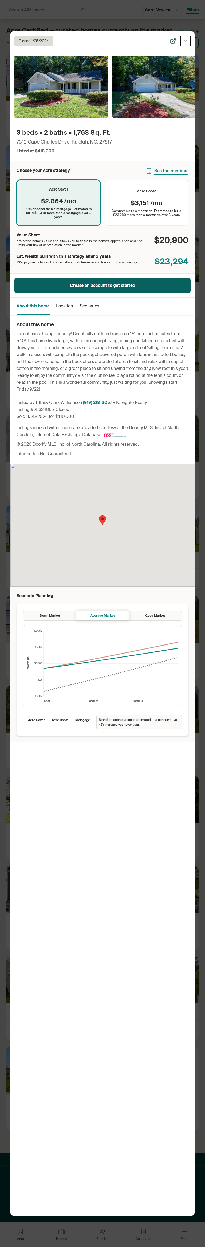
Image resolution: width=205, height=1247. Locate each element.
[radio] (58, 203)
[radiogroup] (102, 203)
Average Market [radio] (102, 615)
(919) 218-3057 (97, 402)
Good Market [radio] (155, 615)
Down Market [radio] (50, 615)
